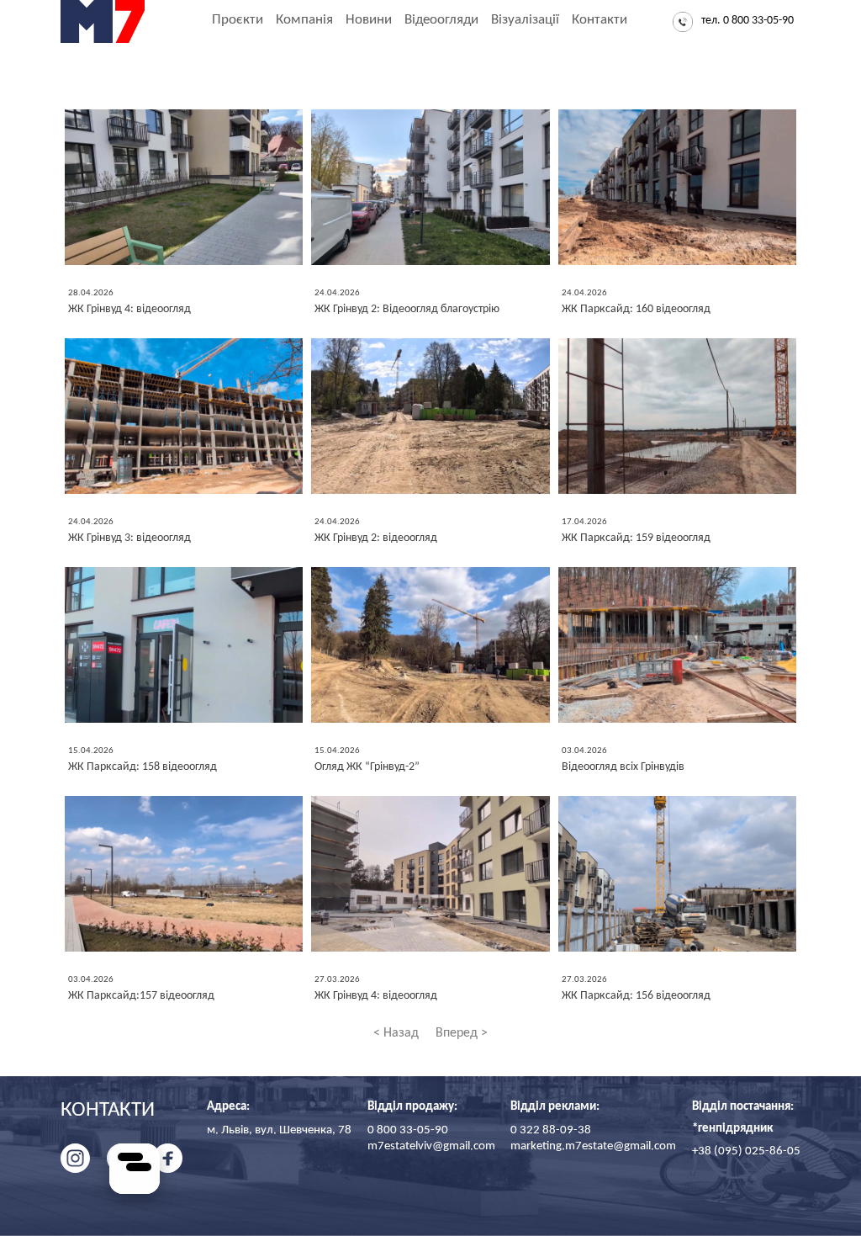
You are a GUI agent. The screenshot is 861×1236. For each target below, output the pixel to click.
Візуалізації (525, 20)
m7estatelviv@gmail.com (431, 1146)
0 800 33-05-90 (407, 1130)
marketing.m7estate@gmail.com (593, 1146)
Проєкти (237, 20)
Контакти (599, 20)
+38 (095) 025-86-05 (746, 1151)
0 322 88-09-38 (550, 1130)
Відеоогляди (441, 20)
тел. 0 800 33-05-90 (747, 20)
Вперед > (462, 1033)
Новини (369, 20)
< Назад (396, 1033)
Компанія (304, 20)
